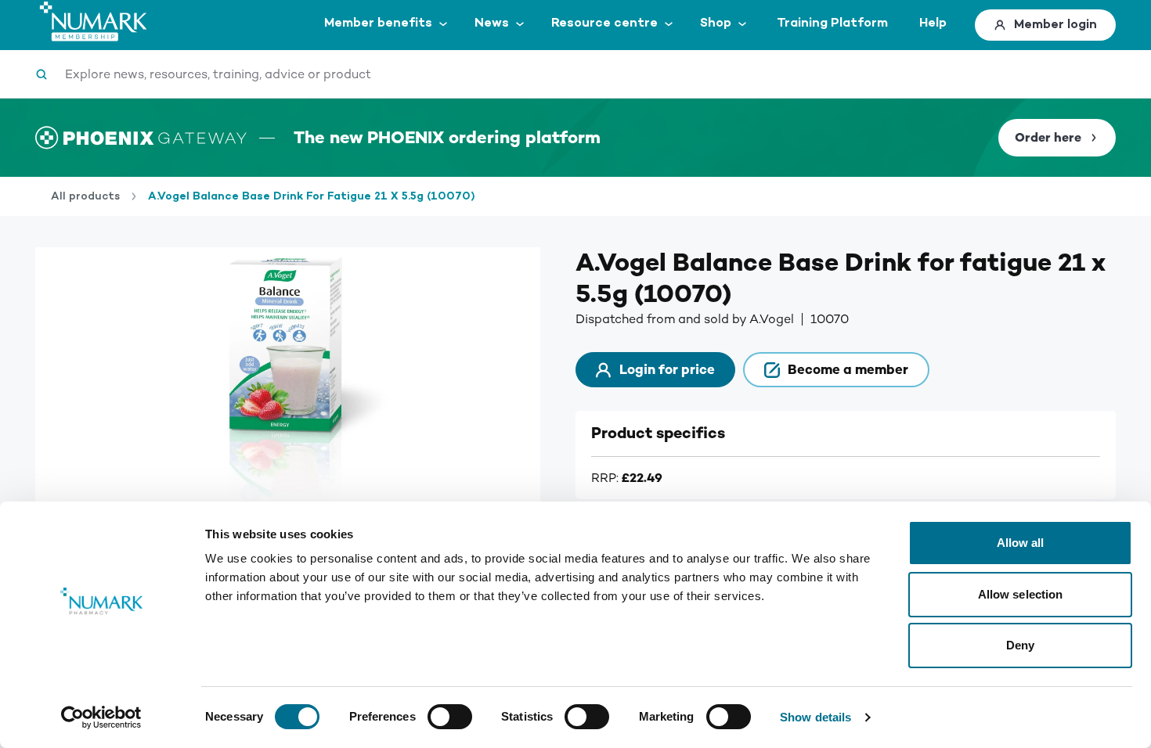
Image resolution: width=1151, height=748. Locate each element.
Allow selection (1020, 594)
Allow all (1021, 542)
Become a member (848, 369)
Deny (1020, 645)
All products (85, 196)
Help (933, 23)
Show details (815, 717)
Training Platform (832, 23)
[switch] (450, 716)
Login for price (667, 369)
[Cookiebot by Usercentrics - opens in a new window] (101, 717)
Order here (1048, 138)
